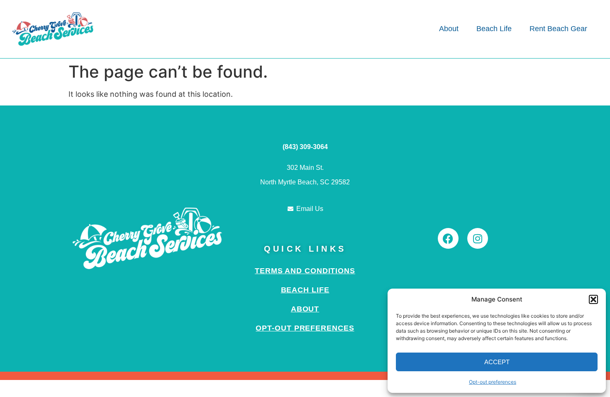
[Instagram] (477, 238)
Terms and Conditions (305, 271)
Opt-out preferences (492, 382)
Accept (497, 361)
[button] (593, 299)
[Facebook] (448, 238)
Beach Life (305, 290)
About (305, 309)
